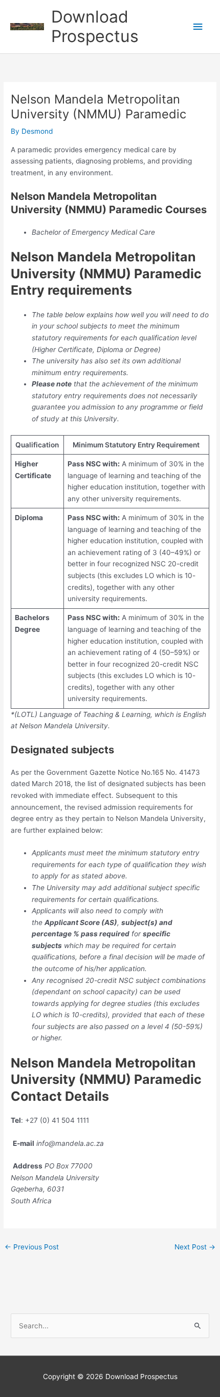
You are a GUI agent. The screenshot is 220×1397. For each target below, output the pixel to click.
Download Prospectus (95, 26)
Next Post (194, 1247)
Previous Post (32, 1247)
